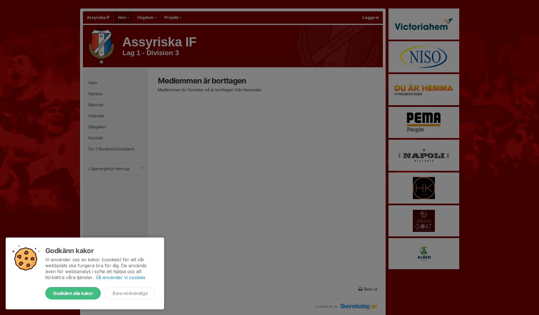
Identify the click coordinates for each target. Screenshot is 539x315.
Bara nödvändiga (130, 293)
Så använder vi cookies (120, 277)
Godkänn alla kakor (73, 293)
